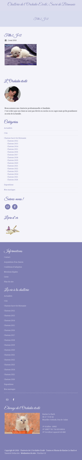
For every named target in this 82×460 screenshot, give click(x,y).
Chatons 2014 (12, 146)
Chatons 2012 (12, 141)
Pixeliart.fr (41, 453)
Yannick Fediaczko (12, 453)
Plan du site (9, 282)
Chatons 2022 (12, 169)
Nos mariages (9, 190)
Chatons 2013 (12, 144)
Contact (7, 257)
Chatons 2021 (12, 166)
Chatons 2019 (12, 160)
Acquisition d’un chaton (13, 262)
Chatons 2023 (12, 171)
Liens (6, 277)
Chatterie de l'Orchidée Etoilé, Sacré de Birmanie (41, 4)
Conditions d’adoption (13, 267)
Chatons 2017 (12, 155)
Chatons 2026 (12, 180)
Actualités (8, 128)
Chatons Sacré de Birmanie (15, 138)
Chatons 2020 (12, 163)
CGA (5, 133)
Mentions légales (11, 272)
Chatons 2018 (12, 157)
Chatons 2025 (12, 177)
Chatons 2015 (12, 149)
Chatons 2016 (12, 152)
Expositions (8, 185)
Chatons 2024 (12, 174)
